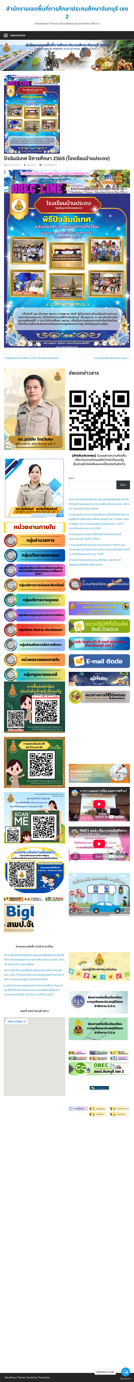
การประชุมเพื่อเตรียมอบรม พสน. (111, 358)
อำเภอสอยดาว (50, 164)
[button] (9, 488)
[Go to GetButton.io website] (125, 1378)
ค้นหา (72, 478)
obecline (31, 164)
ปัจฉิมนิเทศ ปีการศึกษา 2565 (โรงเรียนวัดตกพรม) (32, 358)
